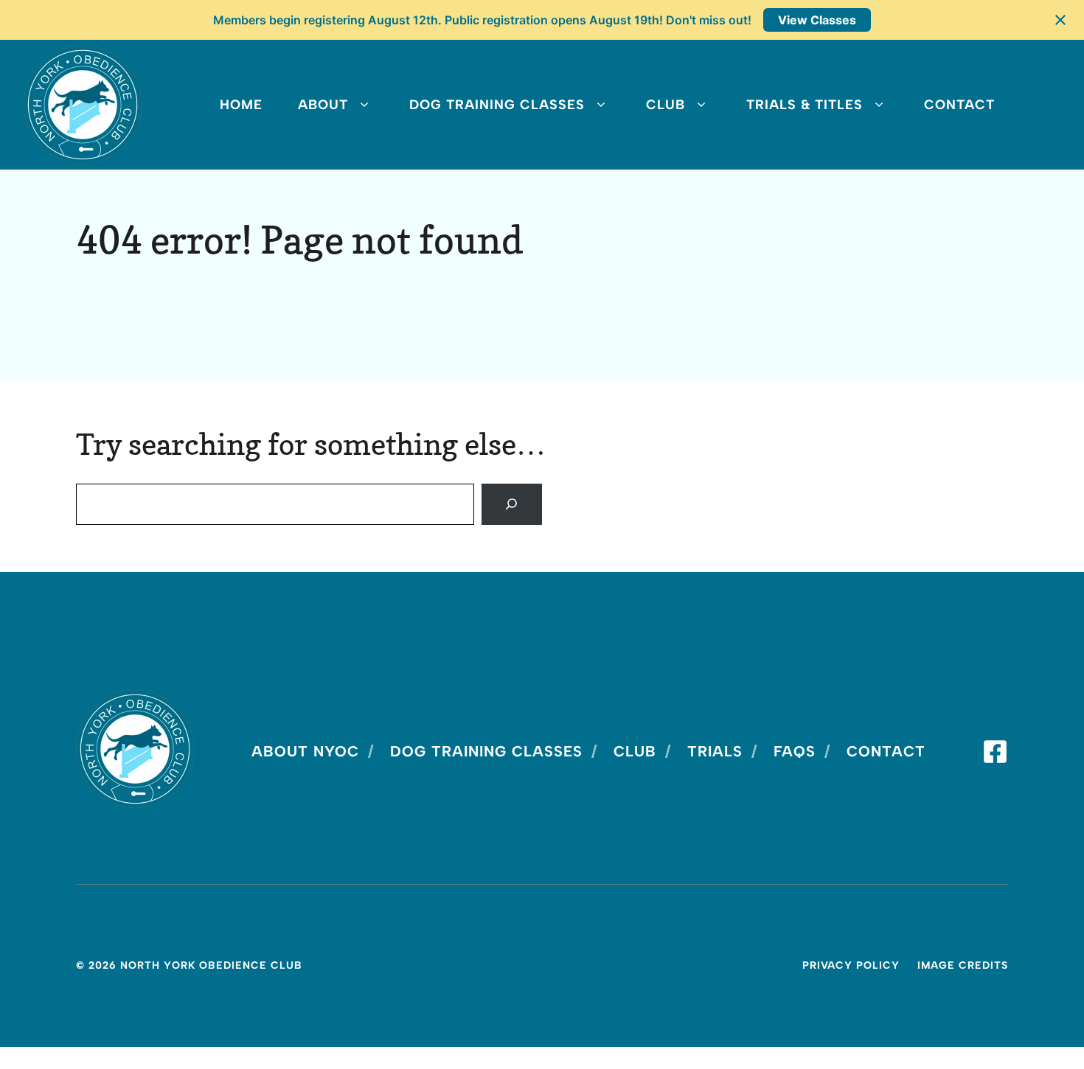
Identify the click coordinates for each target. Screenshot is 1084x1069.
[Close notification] (1060, 20)
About (323, 105)
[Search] (512, 504)
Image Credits (962, 965)
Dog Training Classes (497, 105)
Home (241, 105)
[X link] (995, 751)
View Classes (817, 20)
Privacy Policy (851, 965)
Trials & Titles (804, 105)
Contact (959, 105)
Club (665, 105)
